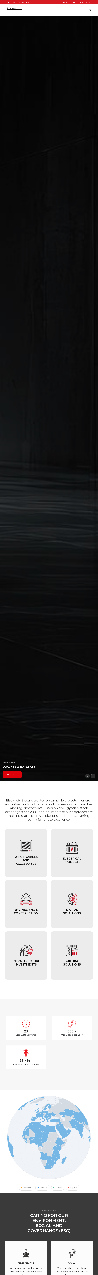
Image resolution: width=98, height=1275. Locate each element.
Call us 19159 (12, 2)
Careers (74, 2)
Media (88, 2)
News (81, 2)
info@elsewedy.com (27, 2)
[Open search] (90, 10)
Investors (66, 2)
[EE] (14, 10)
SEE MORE (11, 775)
